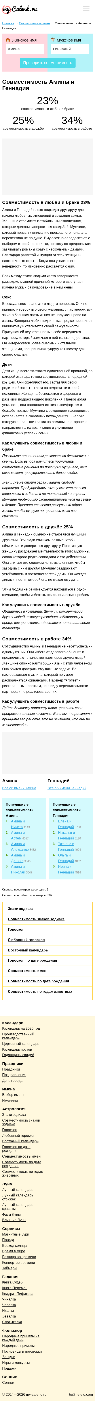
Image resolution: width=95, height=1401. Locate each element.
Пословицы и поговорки (22, 1351)
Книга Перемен (14, 1288)
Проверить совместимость (47, 63)
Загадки (8, 1357)
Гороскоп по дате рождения (32, 960)
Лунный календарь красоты (17, 1207)
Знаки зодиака (20, 909)
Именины (10, 1100)
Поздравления (14, 1075)
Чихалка (9, 1299)
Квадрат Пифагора (17, 1294)
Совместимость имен (27, 971)
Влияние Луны (14, 1220)
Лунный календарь (17, 1190)
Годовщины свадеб (18, 1055)
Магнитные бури (15, 1234)
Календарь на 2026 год (21, 1028)
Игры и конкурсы (16, 1363)
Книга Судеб (12, 1282)
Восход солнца (14, 1245)
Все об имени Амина (19, 788)
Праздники (11, 1069)
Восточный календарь (28, 950)
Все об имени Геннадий (67, 788)
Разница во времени (19, 1257)
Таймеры (9, 1268)
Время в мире (13, 1251)
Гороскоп (16, 929)
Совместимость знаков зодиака (36, 919)
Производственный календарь (18, 1036)
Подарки (9, 1368)
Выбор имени (13, 1095)
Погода (8, 1240)
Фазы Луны (11, 1214)
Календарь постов (17, 1049)
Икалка (8, 1310)
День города (12, 1080)
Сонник (8, 1382)
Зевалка (9, 1316)
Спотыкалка (12, 1322)
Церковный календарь (20, 1044)
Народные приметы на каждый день (21, 1338)
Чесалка (9, 1305)
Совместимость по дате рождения (38, 981)
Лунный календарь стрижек (17, 1197)
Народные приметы (18, 1346)
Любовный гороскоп (26, 940)
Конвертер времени (18, 1262)
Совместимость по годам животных (40, 991)
